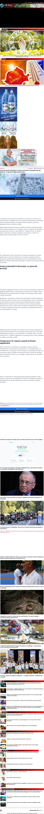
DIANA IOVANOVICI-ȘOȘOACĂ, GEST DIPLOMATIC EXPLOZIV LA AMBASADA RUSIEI (23, 802)
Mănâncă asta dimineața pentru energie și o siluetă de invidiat (20, 733)
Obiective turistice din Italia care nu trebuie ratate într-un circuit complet (21, 439)
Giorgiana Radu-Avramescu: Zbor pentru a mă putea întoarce (20, 764)
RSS (26, 2)
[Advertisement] (22, 20)
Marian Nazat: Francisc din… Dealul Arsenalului (17, 771)
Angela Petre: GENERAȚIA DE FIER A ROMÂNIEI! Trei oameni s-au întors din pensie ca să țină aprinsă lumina (25, 784)
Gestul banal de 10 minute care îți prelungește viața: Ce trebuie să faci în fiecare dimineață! (24, 720)
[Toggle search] (42, 9)
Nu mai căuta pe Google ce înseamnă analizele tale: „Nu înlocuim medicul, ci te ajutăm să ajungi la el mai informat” (21, 468)
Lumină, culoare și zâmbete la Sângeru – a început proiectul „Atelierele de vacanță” (21, 676)
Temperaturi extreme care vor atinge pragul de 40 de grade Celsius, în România (22, 85)
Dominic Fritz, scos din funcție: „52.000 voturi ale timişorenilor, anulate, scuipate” (24, 700)
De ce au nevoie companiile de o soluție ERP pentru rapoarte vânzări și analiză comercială (23, 797)
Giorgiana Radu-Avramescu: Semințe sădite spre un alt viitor (19, 758)
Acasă (1, 168)
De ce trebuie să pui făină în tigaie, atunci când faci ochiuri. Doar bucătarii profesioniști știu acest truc (22, 745)
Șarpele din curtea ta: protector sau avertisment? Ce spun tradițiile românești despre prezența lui (19, 617)
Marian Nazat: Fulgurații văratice (14, 777)
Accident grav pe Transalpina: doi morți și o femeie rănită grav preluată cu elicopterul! (21, 527)
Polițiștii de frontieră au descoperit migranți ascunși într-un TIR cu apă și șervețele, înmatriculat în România (24, 695)
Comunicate (36, 2)
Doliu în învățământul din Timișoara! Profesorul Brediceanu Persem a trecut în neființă (22, 587)
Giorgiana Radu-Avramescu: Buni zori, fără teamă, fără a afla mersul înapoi (22, 752)
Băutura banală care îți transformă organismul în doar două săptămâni (22, 725)
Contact (41, 2)
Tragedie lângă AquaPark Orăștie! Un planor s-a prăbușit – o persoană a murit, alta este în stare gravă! (20, 646)
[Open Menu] (1, 10)
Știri (3, 168)
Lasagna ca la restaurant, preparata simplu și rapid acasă (19, 738)
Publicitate (30, 2)
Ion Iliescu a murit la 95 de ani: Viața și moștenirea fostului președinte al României (21, 498)
